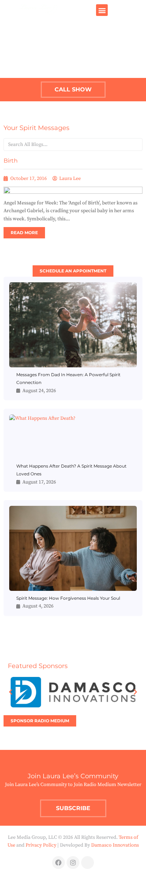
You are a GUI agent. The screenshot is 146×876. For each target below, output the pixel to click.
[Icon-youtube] (87, 862)
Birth (11, 160)
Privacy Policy (41, 845)
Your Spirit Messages (36, 128)
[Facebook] (58, 862)
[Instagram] (73, 862)
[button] (102, 10)
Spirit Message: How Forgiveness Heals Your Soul (68, 598)
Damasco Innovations (115, 845)
